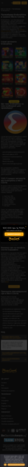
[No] (26, 460)
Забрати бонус (14, 234)
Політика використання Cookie (16, 464)
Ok (5, 464)
